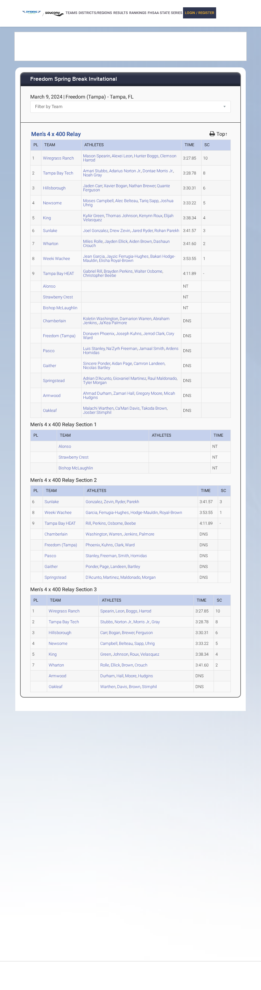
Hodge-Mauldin (144, 512)
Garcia (94, 256)
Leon (122, 156)
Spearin (96, 156)
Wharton (50, 243)
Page (122, 363)
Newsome (52, 203)
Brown (140, 241)
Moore (149, 393)
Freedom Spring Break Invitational (73, 79)
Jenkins (130, 534)
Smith (151, 348)
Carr (92, 185)
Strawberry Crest (58, 297)
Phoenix (98, 333)
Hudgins (145, 675)
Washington (100, 318)
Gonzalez (95, 230)
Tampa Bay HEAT (58, 273)
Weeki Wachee (56, 258)
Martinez (129, 378)
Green (93, 215)
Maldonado (162, 378)
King (47, 217)
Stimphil (97, 412)
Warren (136, 318)
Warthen (98, 408)
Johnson (122, 215)
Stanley (94, 348)
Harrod (145, 611)
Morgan (95, 382)
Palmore (113, 322)
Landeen (149, 363)
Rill (92, 271)
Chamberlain (54, 320)
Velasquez (149, 654)
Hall (123, 393)
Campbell (98, 200)
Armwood (51, 395)
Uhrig (150, 643)
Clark (154, 333)
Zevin (120, 230)
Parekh (166, 230)
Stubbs (95, 170)
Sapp (149, 200)
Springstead (54, 380)
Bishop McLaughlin (60, 307)
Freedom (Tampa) (59, 335)
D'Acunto (97, 378)
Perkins (118, 271)
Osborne (148, 271)
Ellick (116, 241)
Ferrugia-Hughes (127, 256)
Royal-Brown (116, 260)
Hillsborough (54, 188)
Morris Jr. (158, 170)
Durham (97, 393)
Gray (92, 175)
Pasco (48, 350)
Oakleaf (50, 410)
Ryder (142, 230)
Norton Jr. (125, 170)
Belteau (126, 200)
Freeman (121, 348)
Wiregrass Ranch (58, 158)
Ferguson (144, 632)
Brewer (142, 185)
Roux (150, 215)
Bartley (96, 367)
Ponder (96, 363)
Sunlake (50, 230)
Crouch (141, 665)
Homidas (138, 555)
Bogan (115, 185)
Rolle (93, 241)
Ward (130, 545)
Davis (127, 408)
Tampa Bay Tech (58, 173)
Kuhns (129, 333)
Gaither (49, 365)
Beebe (99, 275)
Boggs (146, 156)
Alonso (49, 286)
